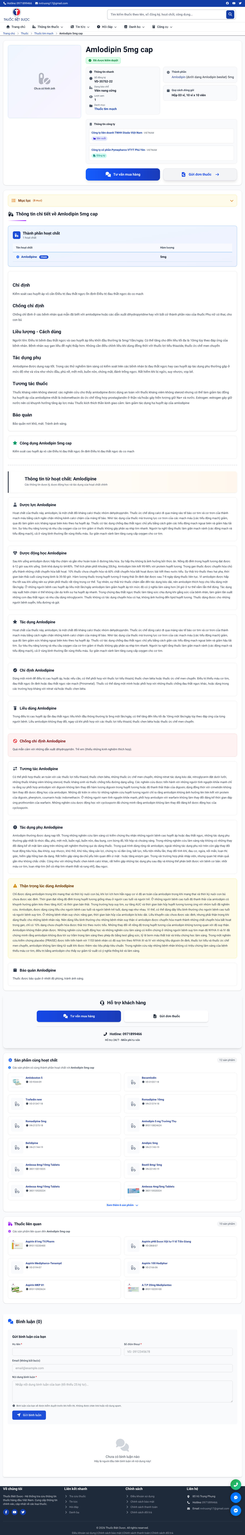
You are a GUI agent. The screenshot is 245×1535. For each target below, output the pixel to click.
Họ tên (17, 1344)
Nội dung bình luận (24, 1377)
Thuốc (24, 33)
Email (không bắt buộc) (26, 1360)
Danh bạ (135, 27)
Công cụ (163, 27)
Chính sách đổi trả (141, 1512)
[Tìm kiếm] (230, 14)
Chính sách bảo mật (142, 1501)
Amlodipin (178, 77)
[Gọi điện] (235, 1484)
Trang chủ (18, 27)
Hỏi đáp (107, 27)
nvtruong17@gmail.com (214, 1508)
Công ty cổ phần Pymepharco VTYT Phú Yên (124, 149)
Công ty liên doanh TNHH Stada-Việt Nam (122, 132)
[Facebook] (227, 3)
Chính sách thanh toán (144, 1506)
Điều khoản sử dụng (142, 1496)
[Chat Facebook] (235, 1510)
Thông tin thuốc (49, 27)
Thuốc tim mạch (43, 33)
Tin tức (81, 27)
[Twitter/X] (240, 3)
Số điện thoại (133, 1344)
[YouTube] (234, 3)
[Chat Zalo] (235, 1497)
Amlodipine (34, 257)
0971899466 (209, 1502)
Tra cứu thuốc (77, 1496)
